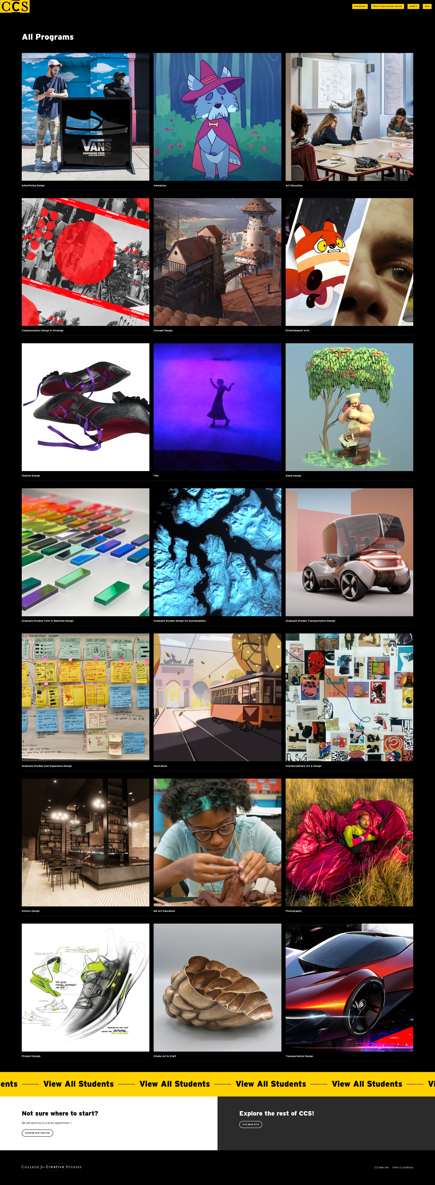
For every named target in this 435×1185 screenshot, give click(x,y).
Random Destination (37, 1133)
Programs (360, 6)
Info (427, 6)
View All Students (124, 1084)
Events (413, 6)
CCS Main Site (251, 1124)
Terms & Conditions (402, 1167)
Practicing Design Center (387, 6)
